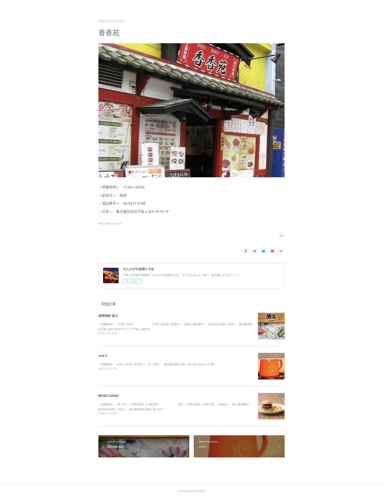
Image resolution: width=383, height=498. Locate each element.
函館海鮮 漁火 (108, 315)
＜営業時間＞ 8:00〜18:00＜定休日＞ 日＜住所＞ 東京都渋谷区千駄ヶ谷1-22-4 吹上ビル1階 (156, 364)
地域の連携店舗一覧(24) (110, 223)
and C (102, 355)
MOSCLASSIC (108, 395)
